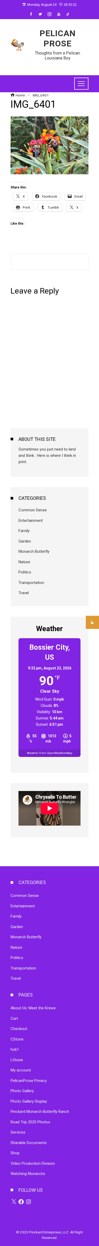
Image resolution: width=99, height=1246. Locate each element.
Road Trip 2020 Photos (30, 1122)
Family (24, 530)
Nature (24, 562)
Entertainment (30, 520)
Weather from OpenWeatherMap (49, 753)
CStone (17, 1039)
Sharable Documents (29, 1142)
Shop (15, 1153)
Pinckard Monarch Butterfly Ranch (40, 1111)
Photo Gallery (22, 1090)
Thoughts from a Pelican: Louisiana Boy (58, 56)
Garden (24, 541)
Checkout (19, 1028)
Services (18, 1132)
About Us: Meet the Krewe (33, 1008)
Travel (23, 593)
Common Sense (32, 510)
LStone (17, 1060)
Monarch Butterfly (33, 551)
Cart (14, 1018)
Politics (24, 572)
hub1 (15, 1049)
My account (21, 1070)
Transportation (31, 582)
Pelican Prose (58, 38)
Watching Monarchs (28, 1173)
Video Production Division (33, 1163)
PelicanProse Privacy (29, 1080)
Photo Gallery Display (29, 1101)
